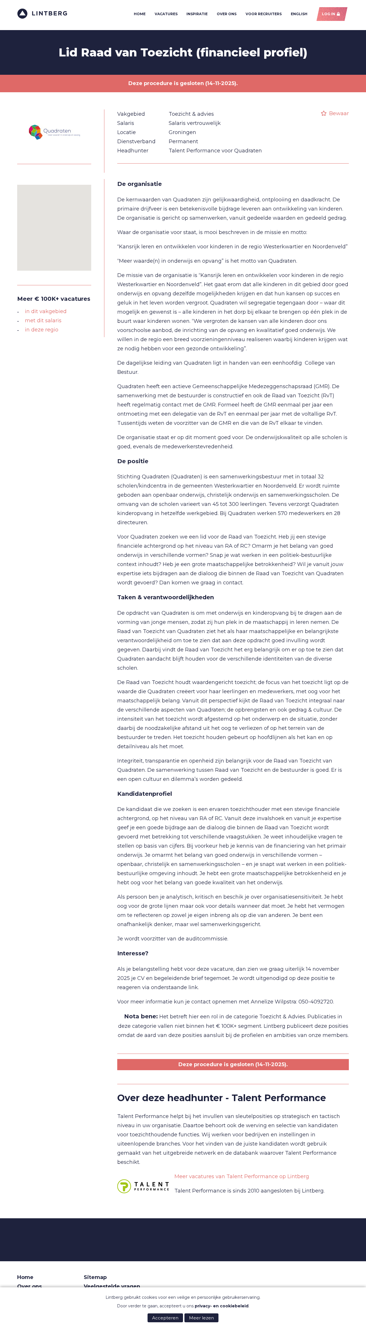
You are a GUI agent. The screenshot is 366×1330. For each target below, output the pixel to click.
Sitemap (95, 1277)
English (299, 14)
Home (140, 14)
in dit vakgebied (46, 311)
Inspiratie (197, 14)
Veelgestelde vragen (112, 1286)
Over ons (226, 14)
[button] (54, 224)
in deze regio (41, 330)
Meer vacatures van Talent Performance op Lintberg (241, 1176)
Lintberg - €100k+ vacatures (42, 14)
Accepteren (165, 1318)
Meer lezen (201, 1318)
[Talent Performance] (143, 1186)
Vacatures (166, 14)
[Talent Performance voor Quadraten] (54, 154)
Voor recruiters (264, 14)
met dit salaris (43, 320)
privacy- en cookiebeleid (221, 1306)
